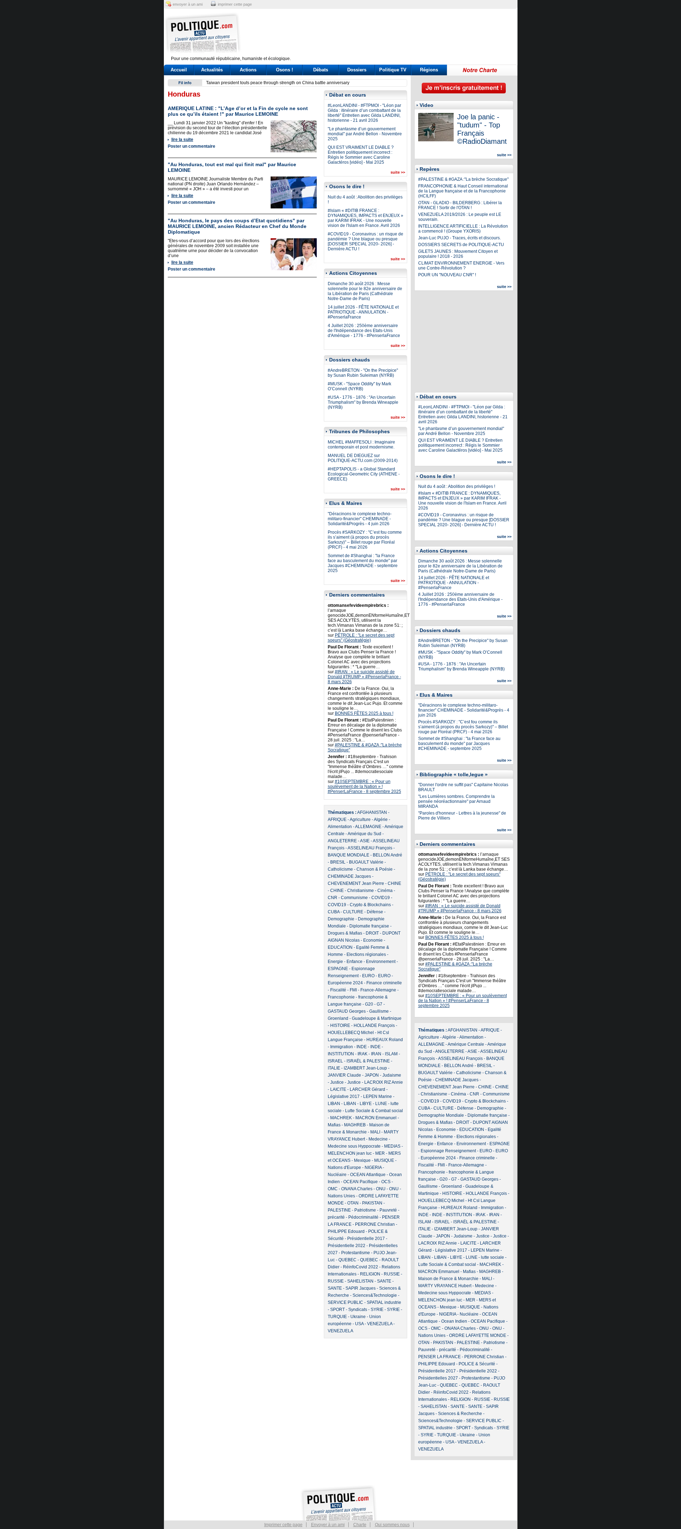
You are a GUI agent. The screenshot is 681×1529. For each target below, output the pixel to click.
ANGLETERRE (342, 840)
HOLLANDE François (374, 1025)
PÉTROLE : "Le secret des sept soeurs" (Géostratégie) (361, 638)
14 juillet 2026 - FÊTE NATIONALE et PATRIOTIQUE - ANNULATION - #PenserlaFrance (363, 312)
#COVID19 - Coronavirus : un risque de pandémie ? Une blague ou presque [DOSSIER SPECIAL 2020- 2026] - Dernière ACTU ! (365, 241)
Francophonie (341, 997)
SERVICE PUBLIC (345, 1302)
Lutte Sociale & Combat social (374, 1110)
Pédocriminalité (363, 1217)
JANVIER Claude (344, 1075)
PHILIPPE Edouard (346, 1231)
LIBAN (334, 1103)
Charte (359, 1524)
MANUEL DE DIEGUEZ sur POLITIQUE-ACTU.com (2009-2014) (363, 458)
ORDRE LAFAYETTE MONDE (477, 1335)
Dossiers (356, 69)
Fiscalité (338, 989)
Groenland (338, 1018)
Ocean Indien (454, 1321)
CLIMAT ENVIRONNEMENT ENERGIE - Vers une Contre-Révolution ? (461, 266)
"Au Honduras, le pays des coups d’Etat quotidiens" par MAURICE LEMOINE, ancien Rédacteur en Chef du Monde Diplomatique (237, 226)
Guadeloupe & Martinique (377, 1018)
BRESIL (337, 862)
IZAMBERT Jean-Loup (365, 1068)
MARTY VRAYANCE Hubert (444, 1285)
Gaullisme (379, 1011)
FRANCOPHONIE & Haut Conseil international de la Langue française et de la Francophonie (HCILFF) (463, 191)
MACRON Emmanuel (376, 1117)
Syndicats (357, 1309)
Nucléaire (337, 1174)
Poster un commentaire (191, 146)
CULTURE (353, 911)
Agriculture (360, 819)
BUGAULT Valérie (366, 862)
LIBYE (366, 1103)
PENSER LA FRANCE (439, 1356)
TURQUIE (337, 1316)
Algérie (381, 819)
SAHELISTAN (360, 1281)
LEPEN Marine (377, 1096)
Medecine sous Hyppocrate (354, 1146)
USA (359, 1323)
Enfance (354, 961)
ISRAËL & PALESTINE (368, 1061)
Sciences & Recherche (460, 1413)
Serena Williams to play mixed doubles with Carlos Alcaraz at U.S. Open (275, 82)
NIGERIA (373, 1167)
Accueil (179, 69)
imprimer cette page (235, 4)
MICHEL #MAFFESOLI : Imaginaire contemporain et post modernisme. (361, 445)
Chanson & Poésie (374, 869)
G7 (379, 1004)
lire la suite (182, 139)
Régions (429, 69)
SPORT (337, 1309)
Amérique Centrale (466, 1044)
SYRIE (377, 1309)
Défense (375, 911)
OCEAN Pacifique (360, 1181)
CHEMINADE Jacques (349, 876)
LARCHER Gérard (367, 1089)
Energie (335, 961)
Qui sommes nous (392, 1524)
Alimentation (340, 826)
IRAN (376, 1053)
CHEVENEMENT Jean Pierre (356, 883)
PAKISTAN (372, 1203)
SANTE (384, 1281)
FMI (353, 989)
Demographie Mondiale (441, 1115)
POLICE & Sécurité (477, 1363)
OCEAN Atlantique (368, 1174)
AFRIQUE (337, 819)
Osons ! (284, 69)
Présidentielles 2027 (438, 1378)
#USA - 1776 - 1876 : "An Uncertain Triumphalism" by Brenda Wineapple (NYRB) (363, 402)
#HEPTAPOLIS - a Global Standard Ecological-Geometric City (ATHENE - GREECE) (364, 474)
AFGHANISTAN (372, 812)
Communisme (354, 897)
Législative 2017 (344, 1096)
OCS (386, 1181)
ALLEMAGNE (368, 826)
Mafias (334, 1124)
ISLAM (391, 1053)
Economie (373, 940)
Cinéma (385, 890)
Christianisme (360, 890)
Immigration (341, 1046)
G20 (369, 1004)
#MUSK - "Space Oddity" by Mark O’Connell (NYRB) (359, 386)
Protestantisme (355, 1252)
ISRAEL (335, 1061)
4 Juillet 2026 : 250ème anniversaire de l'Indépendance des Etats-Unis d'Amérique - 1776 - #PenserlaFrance (364, 330)
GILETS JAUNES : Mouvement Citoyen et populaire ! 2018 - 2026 (458, 254)
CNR (332, 897)
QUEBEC (347, 1259)
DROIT (372, 933)
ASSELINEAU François (370, 847)
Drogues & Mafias (345, 933)
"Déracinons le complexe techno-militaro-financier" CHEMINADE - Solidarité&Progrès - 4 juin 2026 (360, 518)
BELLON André (387, 855)
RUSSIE (392, 1274)
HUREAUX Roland (384, 1039)
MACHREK (341, 1117)
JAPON (372, 1075)
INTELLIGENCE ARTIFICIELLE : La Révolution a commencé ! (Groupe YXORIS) (463, 229)
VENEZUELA (379, 1323)
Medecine (378, 1139)
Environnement (380, 961)
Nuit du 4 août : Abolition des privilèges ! (456, 486)
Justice (337, 1082)
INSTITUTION (341, 1053)
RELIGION (370, 1274)
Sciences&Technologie (375, 1295)
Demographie (341, 918)
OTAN (353, 1203)
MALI (375, 1132)
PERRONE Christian (375, 1224)
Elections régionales (366, 954)
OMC (333, 1188)
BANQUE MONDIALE (348, 855)
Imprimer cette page (283, 1524)
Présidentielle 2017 (366, 1238)
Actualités (212, 69)
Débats (320, 69)
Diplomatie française (369, 926)
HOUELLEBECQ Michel (351, 1032)
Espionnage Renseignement (448, 1150)
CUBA (333, 911)
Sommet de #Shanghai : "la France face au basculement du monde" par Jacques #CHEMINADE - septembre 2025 (363, 563)
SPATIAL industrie (384, 1302)
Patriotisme (365, 1210)
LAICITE (338, 1089)
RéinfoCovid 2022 (360, 1266)
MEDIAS (392, 1146)
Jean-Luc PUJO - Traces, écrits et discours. (459, 237)
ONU (381, 1188)
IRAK (362, 1053)
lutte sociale (492, 1257)
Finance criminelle (384, 982)
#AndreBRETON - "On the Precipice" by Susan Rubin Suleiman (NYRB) (363, 373)
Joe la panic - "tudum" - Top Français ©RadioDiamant (482, 129)
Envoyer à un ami (328, 1524)
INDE (361, 1046)
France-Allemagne (378, 989)
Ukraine (358, 1316)
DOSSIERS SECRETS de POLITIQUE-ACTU (461, 244)
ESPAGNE (338, 968)
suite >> (398, 172)
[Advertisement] (385, 34)
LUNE (381, 1103)
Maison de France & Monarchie (448, 1278)
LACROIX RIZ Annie (383, 1082)
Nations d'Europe (344, 1167)
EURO (368, 975)
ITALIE (334, 1068)
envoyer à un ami (188, 4)
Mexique (362, 1160)
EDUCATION (340, 947)
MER (380, 1153)
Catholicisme (340, 869)
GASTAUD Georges (347, 1011)
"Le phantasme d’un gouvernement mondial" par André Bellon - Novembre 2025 (365, 133)
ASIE (365, 840)
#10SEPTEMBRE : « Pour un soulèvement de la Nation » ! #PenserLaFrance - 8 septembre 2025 (364, 786)
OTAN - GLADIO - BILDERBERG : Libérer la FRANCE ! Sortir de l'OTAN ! (460, 205)
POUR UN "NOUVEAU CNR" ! (447, 274)
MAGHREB (355, 1124)
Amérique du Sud (364, 833)
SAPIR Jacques (360, 1288)
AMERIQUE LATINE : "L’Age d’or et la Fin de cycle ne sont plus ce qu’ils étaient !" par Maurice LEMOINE (238, 111)
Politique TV (392, 69)
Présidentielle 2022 (346, 1245)
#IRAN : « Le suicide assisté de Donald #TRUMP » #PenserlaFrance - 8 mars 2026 (364, 676)
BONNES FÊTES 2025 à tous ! (364, 713)
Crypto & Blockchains (370, 904)
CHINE (394, 883)
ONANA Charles (356, 1188)
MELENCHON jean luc (350, 1153)
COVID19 (380, 897)
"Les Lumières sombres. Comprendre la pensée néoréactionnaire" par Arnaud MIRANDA (456, 801)
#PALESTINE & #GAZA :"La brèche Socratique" (463, 179)
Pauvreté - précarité (437, 1349)
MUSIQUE (384, 1160)
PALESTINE (339, 1210)
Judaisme (391, 1075)
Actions (248, 69)
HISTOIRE (340, 1025)
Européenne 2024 (345, 982)
